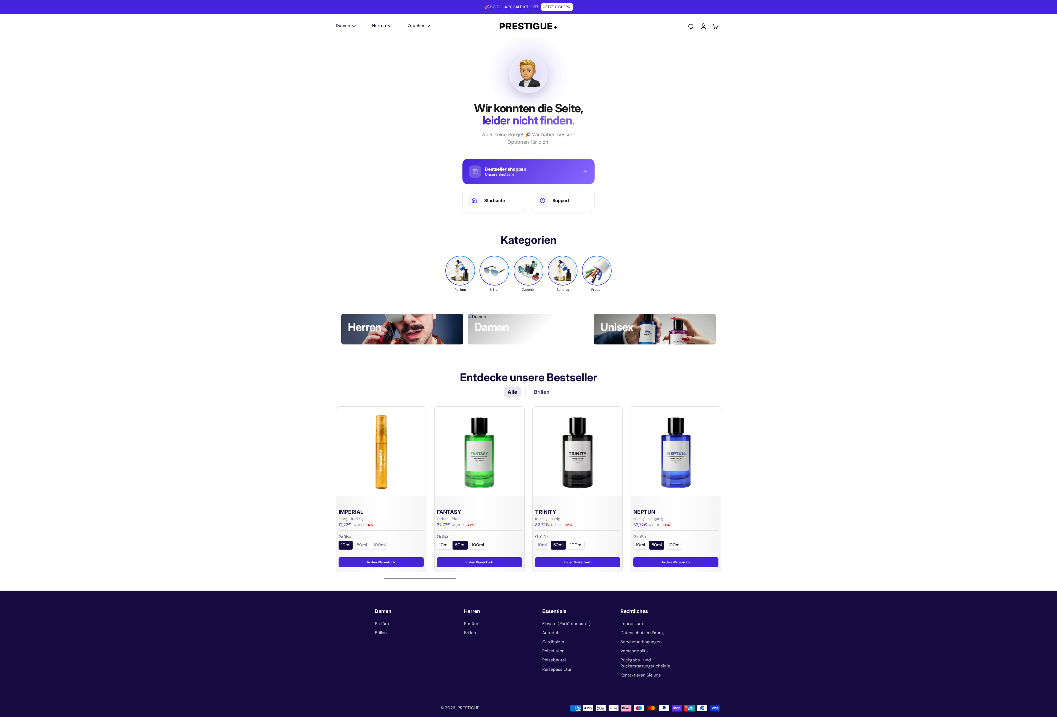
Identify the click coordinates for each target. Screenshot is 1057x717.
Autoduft (551, 632)
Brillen (381, 632)
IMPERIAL (351, 512)
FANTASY (449, 512)
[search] (691, 26)
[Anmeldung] (703, 26)
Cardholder (553, 642)
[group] (460, 274)
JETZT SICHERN (557, 6)
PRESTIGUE (468, 708)
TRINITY (545, 512)
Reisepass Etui (556, 669)
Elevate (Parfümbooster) (566, 623)
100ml (380, 545)
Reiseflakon (553, 651)
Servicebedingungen (641, 642)
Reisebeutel (554, 660)
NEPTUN (644, 512)
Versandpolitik (634, 651)
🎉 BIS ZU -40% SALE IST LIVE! (511, 6)
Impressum (631, 623)
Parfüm (382, 623)
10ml (345, 545)
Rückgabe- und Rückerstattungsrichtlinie (645, 663)
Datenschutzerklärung (642, 632)
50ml (362, 545)
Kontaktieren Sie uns (640, 675)
